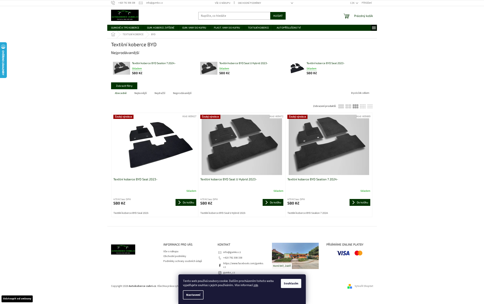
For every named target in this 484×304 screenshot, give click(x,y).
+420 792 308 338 (232, 258)
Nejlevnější (140, 93)
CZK (352, 3)
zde (256, 285)
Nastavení (193, 295)
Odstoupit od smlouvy (17, 299)
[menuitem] (125, 28)
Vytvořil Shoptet (364, 286)
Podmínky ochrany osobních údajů (182, 261)
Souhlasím (291, 283)
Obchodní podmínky (249, 3)
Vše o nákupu (222, 3)
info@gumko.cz (232, 252)
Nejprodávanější (182, 93)
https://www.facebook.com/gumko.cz (243, 265)
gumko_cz (229, 273)
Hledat (278, 15)
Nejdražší (160, 93)
